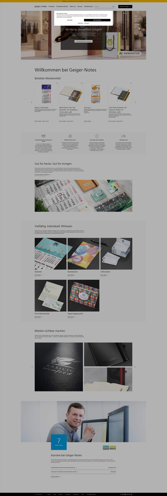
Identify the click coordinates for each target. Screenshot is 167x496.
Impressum (86, 23)
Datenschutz (80, 23)
